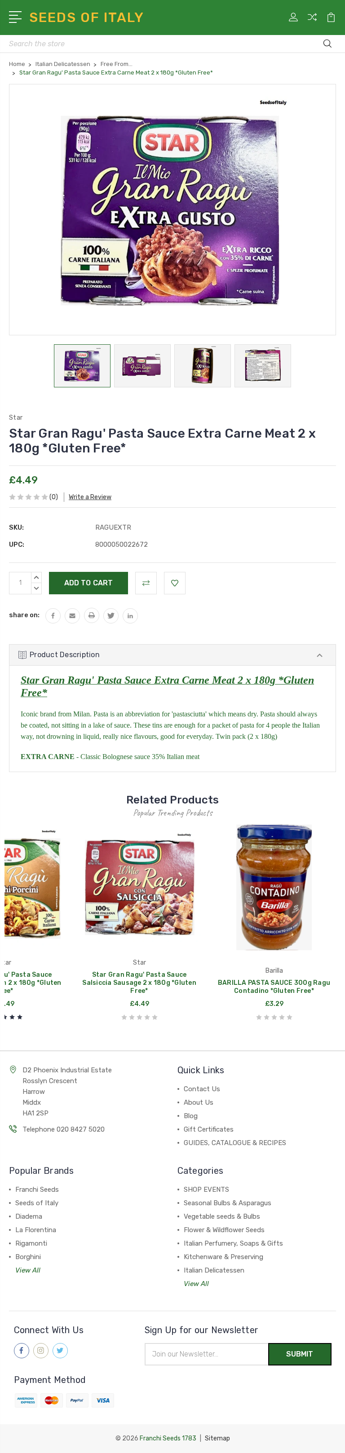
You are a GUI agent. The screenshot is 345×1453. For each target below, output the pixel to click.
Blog (191, 1116)
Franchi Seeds (37, 1189)
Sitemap (217, 1438)
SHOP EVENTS (206, 1189)
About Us (198, 1102)
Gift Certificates (209, 1129)
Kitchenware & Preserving (223, 1257)
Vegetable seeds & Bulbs (222, 1216)
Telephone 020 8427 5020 (63, 1129)
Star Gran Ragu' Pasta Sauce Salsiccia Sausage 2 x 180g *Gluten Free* (139, 983)
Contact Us (202, 1089)
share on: (24, 615)
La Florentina (35, 1230)
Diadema (28, 1216)
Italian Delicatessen (214, 1270)
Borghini (28, 1257)
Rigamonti (31, 1243)
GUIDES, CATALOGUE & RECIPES (235, 1143)
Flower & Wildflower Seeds (224, 1230)
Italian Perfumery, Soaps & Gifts (233, 1243)
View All (27, 1270)
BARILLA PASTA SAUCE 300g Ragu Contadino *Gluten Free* (274, 987)
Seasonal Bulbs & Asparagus (227, 1203)
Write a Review (90, 497)
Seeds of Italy (36, 1203)
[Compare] (312, 22)
